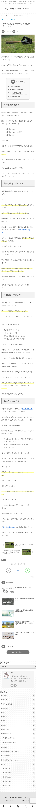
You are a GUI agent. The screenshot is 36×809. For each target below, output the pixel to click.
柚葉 (12, 672)
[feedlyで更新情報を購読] (12, 685)
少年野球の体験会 (15, 86)
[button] (32, 450)
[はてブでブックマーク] (18, 570)
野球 (5, 559)
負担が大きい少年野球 (16, 89)
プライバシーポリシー (26, 800)
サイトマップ (18, 803)
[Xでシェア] (8, 570)
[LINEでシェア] (27, 570)
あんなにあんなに (15, 96)
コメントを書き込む (18, 652)
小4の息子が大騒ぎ (15, 93)
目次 (17, 82)
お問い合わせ (9, 800)
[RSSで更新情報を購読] (15, 685)
